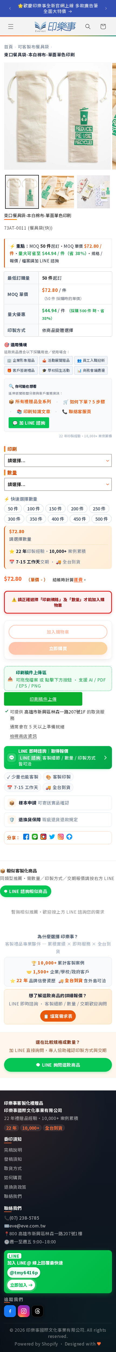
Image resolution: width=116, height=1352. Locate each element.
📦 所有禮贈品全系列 (30, 401)
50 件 (13, 508)
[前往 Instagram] (61, 838)
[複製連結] (69, 838)
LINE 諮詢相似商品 (28, 891)
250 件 (99, 508)
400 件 (58, 519)
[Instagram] (24, 1311)
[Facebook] (10, 1311)
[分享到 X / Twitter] (52, 838)
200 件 (77, 508)
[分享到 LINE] (35, 838)
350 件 (36, 519)
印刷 (12, 449)
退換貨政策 (15, 1187)
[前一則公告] (10, 8)
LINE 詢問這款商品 (61, 1064)
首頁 (8, 46)
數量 (12, 472)
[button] (11, 26)
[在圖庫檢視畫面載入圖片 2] (57, 191)
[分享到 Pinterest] (43, 838)
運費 (78, 579)
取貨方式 (13, 1168)
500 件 (101, 519)
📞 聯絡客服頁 (76, 411)
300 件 (14, 519)
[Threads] (37, 1311)
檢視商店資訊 (23, 736)
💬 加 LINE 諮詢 (28, 422)
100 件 (33, 508)
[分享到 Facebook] (26, 838)
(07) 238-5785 (24, 1218)
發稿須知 (13, 1159)
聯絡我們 (13, 1196)
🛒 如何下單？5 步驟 (84, 401)
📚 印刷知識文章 (33, 411)
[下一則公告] (106, 8)
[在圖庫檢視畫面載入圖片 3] (93, 191)
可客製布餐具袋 (33, 46)
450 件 (79, 519)
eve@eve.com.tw (27, 1226)
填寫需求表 (57, 1016)
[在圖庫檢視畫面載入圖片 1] (22, 191)
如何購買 (13, 1177)
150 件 (55, 508)
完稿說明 (13, 1150)
